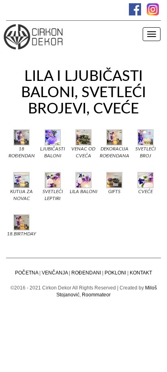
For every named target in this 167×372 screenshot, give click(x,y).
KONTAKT (141, 273)
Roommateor (96, 295)
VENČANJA (55, 273)
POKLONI (115, 273)
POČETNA (26, 273)
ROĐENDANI (86, 273)
